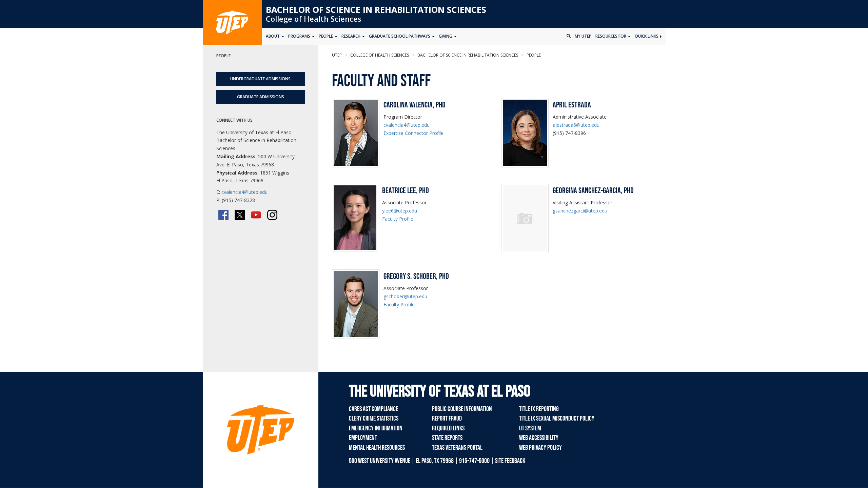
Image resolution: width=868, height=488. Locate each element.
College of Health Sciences (313, 19)
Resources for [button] (611, 36)
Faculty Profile (397, 219)
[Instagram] (272, 215)
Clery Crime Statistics (373, 418)
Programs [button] (299, 36)
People (533, 55)
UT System (530, 428)
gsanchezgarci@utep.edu (580, 210)
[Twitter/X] (240, 215)
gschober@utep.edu (405, 296)
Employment (363, 438)
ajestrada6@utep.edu (576, 125)
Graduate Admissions (260, 97)
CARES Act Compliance (373, 409)
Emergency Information (375, 428)
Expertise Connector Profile (413, 133)
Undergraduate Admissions (260, 79)
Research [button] (351, 36)
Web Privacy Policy (540, 448)
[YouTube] (256, 215)
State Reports (447, 438)
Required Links (448, 428)
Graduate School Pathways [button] (400, 36)
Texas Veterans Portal (457, 448)
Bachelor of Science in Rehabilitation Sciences (376, 9)
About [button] (273, 36)
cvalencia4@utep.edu (406, 125)
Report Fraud (447, 418)
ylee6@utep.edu (399, 210)
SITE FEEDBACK (510, 461)
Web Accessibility (538, 438)
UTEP (337, 55)
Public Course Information (462, 409)
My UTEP (583, 36)
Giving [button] (446, 36)
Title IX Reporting (539, 409)
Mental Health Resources (377, 448)
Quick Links (647, 36)
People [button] (326, 36)
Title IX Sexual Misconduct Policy (556, 418)
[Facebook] (223, 215)
